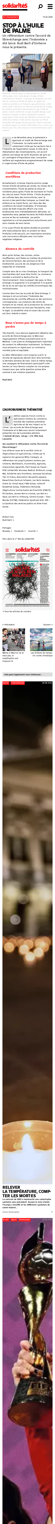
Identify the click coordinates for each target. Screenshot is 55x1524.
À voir (6, 1220)
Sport (13, 1220)
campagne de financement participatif (25, 364)
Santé (6, 683)
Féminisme (24, 1220)
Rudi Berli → (8, 520)
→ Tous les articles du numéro (16, 611)
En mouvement (10, 17)
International (17, 683)
